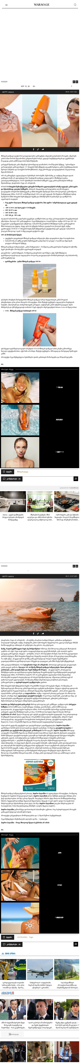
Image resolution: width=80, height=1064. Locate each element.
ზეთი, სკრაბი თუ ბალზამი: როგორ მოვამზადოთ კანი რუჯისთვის (59, 885)
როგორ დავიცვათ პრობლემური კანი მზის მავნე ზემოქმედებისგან (59, 852)
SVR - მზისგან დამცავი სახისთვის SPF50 (20, 311)
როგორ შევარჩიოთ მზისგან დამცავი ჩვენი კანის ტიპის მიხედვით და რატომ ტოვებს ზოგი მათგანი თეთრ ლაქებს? (59, 419)
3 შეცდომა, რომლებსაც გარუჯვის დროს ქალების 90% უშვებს (59, 452)
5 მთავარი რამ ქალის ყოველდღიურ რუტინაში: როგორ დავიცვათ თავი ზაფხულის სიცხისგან (59, 387)
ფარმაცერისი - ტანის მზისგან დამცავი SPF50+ (23, 261)
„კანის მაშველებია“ (32, 247)
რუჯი (31, 937)
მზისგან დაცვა (22, 472)
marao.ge (11, 92)
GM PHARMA (22, 937)
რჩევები (4, 82)
